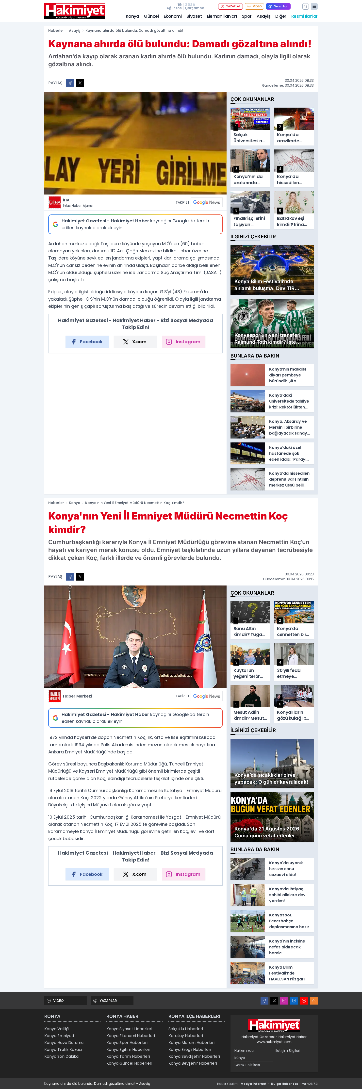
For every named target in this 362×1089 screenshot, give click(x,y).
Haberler (56, 30)
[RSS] (314, 1001)
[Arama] (305, 6)
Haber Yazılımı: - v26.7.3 (267, 1084)
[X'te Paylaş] (80, 83)
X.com (139, 342)
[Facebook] (264, 1001)
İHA (78, 202)
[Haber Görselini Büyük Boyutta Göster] (135, 143)
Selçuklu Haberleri (185, 1029)
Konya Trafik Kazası (63, 1049)
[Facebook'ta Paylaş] (70, 83)
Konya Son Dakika (61, 1056)
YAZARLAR (233, 6)
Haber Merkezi (77, 696)
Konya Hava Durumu (63, 1042)
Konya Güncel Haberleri (129, 1063)
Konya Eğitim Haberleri (128, 1049)
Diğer (280, 16)
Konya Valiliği (56, 1029)
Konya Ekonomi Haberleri (130, 1036)
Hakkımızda (244, 1050)
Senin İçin (281, 6)
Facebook (91, 342)
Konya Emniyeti (59, 1036)
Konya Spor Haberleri (127, 1042)
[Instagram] (284, 1001)
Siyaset (194, 16)
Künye (239, 1057)
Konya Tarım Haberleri (128, 1056)
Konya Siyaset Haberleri (129, 1029)
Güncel (151, 16)
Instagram (188, 342)
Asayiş (263, 16)
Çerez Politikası (247, 1064)
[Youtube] (304, 1001)
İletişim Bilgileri (288, 1050)
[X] (274, 1001)
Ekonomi (173, 16)
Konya (132, 16)
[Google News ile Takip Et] (207, 202)
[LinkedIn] (294, 1001)
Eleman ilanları (222, 16)
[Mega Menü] (314, 6)
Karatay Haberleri (185, 1036)
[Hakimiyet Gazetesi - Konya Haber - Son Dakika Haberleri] (274, 1026)
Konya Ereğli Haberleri (189, 1049)
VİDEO (257, 6)
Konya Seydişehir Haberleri (194, 1056)
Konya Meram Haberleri (191, 1042)
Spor (247, 16)
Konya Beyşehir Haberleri (192, 1063)
